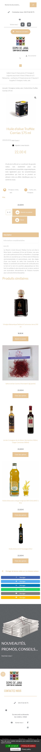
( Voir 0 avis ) (15, 140)
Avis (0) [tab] (6, 246)
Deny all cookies (29, 746)
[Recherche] (33, 4)
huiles (31, 189)
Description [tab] (7, 235)
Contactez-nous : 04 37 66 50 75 (23, 12)
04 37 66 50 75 (23, 703)
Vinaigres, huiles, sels (16, 88)
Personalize (15, 749)
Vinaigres (30, 192)
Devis (22, 220)
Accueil (4, 88)
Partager (22, 577)
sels (35, 189)
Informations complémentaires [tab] (14, 240)
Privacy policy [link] (26, 749)
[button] (35, 97)
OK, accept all (13, 746)
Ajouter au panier (26, 212)
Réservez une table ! (22, 31)
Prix (3, 197)
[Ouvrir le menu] (20, 65)
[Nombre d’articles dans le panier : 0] (20, 58)
